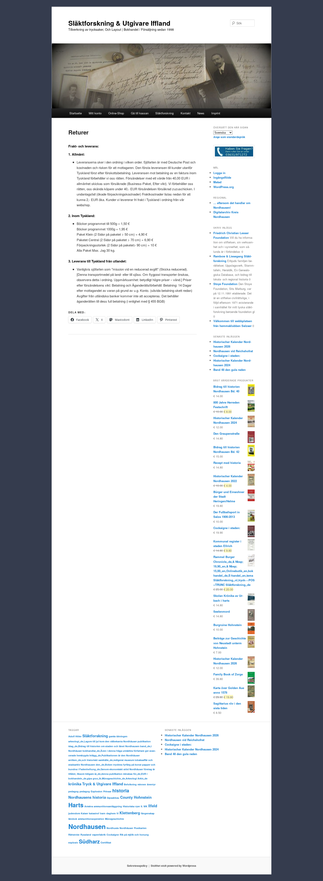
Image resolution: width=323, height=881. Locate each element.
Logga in (219, 173)
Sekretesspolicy (137, 866)
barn (102, 813)
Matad (217, 182)
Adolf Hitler (75, 736)
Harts (75, 805)
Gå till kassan (140, 113)
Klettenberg (130, 812)
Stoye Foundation (225, 284)
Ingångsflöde (222, 177)
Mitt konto (95, 113)
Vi (117, 813)
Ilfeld (152, 805)
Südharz (89, 841)
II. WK (144, 806)
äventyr (151, 784)
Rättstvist (74, 834)
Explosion (96, 791)
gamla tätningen (118, 736)
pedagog (73, 791)
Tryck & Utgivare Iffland (102, 783)
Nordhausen (87, 826)
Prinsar (107, 791)
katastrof (94, 813)
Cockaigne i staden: (226, 355)
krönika (74, 783)
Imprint (215, 113)
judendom (74, 813)
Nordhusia (113, 828)
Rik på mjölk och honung (134, 834)
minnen (142, 784)
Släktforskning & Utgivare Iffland (119, 23)
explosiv (73, 842)
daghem (111, 813)
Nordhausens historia (87, 797)
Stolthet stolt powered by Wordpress (173, 866)
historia (120, 790)
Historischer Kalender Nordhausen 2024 (192, 749)
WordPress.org (223, 187)
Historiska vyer (131, 806)
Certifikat (106, 842)
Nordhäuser (126, 828)
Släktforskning (95, 735)
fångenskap (147, 813)
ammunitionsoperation (91, 818)
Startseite (75, 113)
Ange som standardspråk (229, 137)
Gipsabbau (113, 797)
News (200, 113)
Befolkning (130, 784)
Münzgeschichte (114, 818)
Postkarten (140, 828)
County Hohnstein (136, 797)
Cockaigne (113, 834)
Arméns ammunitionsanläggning (103, 806)
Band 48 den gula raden (229, 370)
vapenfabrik (99, 834)
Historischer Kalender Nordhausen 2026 (192, 735)
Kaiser (84, 813)
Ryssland (85, 834)
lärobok (72, 818)
